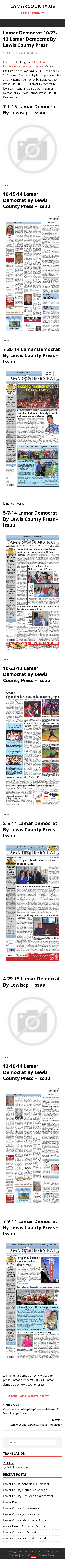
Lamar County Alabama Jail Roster (25, 1520)
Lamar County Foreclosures (21, 1508)
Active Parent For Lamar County (24, 1526)
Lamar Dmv (10, 1502)
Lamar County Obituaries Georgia (25, 1490)
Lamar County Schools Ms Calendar (26, 1484)
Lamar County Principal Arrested (24, 1538)
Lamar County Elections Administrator (28, 1496)
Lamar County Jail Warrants (21, 1514)
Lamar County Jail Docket (19, 1532)
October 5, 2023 (15, 53)
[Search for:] (32, 1442)
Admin (34, 53)
